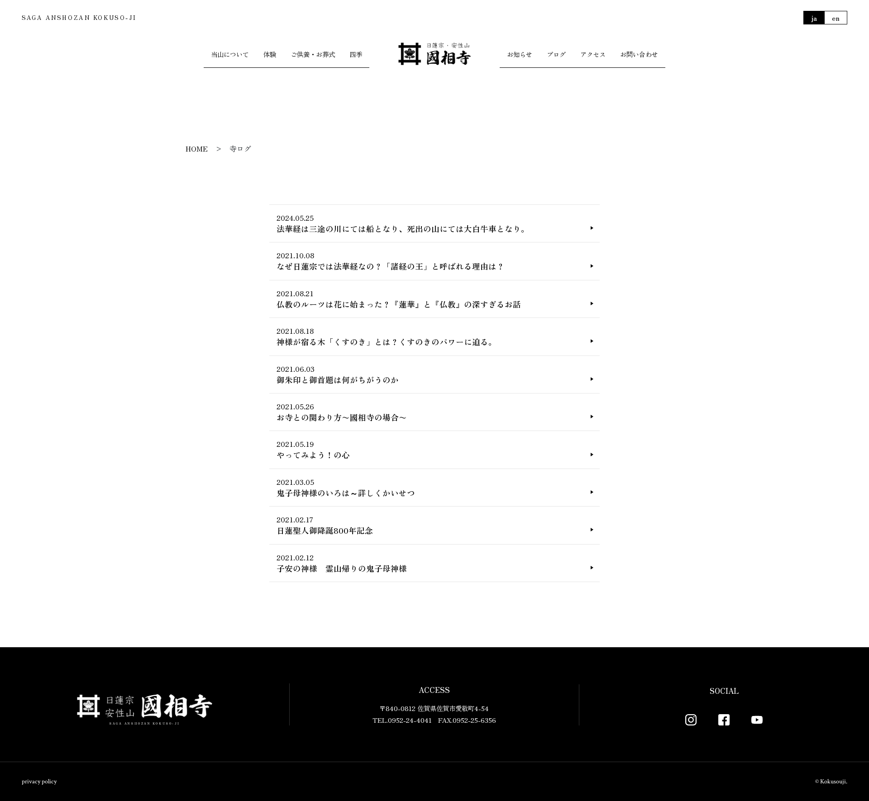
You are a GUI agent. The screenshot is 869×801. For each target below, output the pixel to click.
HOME (197, 148)
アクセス (593, 54)
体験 (269, 54)
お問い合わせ (639, 54)
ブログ (556, 54)
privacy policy (39, 781)
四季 (355, 54)
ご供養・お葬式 (313, 54)
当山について (230, 54)
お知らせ (519, 54)
